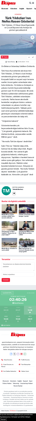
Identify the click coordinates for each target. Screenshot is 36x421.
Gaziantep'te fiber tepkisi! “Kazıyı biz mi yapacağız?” (9, 233)
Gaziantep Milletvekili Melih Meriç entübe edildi (26, 233)
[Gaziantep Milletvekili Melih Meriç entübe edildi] (26, 226)
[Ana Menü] (33, 3)
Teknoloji (16, 383)
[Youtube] (21, 354)
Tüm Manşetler (26, 364)
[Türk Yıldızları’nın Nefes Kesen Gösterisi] (18, 44)
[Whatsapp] (24, 354)
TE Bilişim (13, 410)
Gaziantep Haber (26, 383)
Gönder (6, 280)
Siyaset (29, 9)
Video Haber (7, 383)
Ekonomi (4, 9)
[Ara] (30, 3)
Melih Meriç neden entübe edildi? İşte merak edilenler (8, 216)
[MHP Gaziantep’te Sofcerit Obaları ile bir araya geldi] (26, 242)
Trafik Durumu (25, 360)
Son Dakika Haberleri (9, 371)
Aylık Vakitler (6, 325)
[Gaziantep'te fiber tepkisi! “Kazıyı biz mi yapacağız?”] (9, 226)
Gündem (13, 9)
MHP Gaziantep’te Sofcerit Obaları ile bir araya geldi (26, 250)
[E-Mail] (14, 193)
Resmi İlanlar (18, 386)
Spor (30, 381)
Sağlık (21, 9)
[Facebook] (11, 354)
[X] (14, 354)
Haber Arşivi (25, 371)
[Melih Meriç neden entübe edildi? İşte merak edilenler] (9, 209)
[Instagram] (18, 354)
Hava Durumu (8, 360)
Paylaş (6, 57)
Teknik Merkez (11, 61)
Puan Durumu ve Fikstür (7, 365)
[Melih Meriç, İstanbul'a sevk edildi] (9, 242)
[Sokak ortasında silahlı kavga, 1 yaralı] (26, 209)
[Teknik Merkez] (6, 190)
